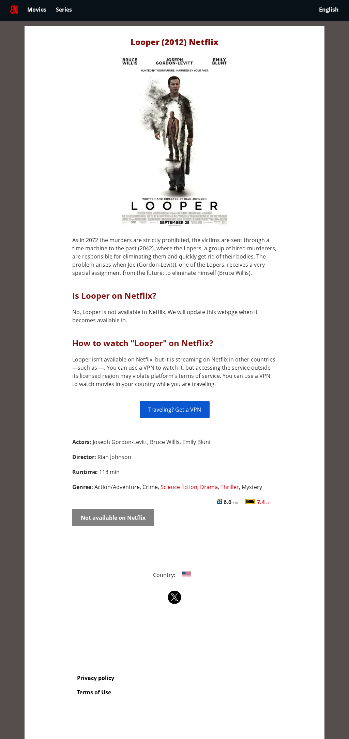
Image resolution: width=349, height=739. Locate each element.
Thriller (230, 487)
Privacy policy (95, 678)
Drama (209, 487)
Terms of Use (94, 692)
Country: (165, 575)
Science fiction (179, 487)
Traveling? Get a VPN (174, 409)
